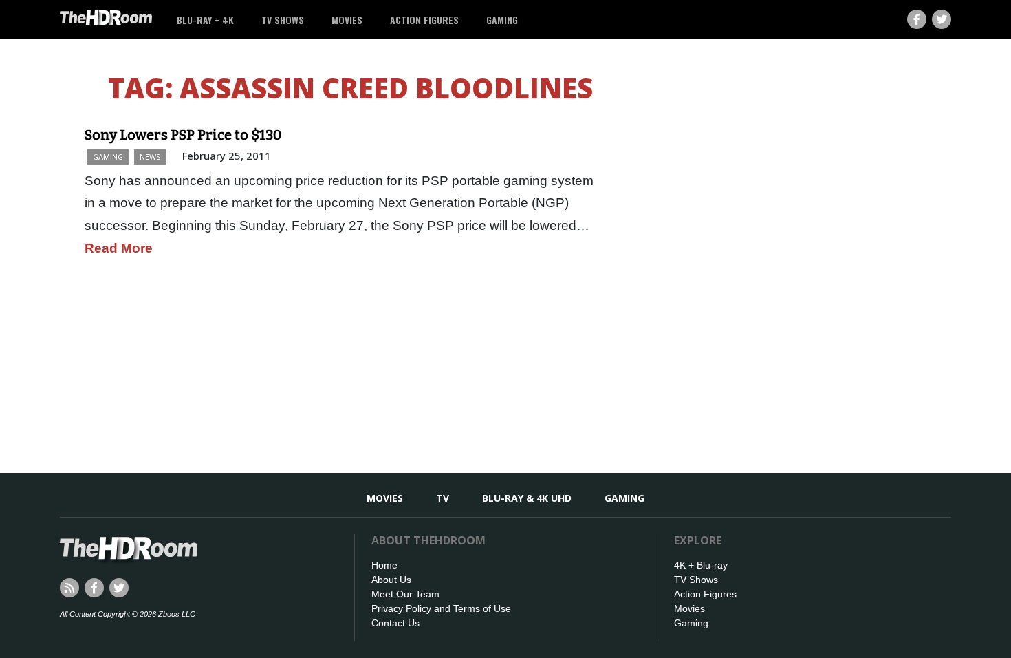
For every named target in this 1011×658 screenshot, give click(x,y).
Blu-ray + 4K (205, 19)
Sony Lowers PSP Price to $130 (183, 135)
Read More (119, 248)
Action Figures (424, 19)
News (150, 156)
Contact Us (395, 622)
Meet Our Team (405, 593)
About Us (391, 579)
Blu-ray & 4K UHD (527, 498)
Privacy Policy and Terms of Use (441, 608)
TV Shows (282, 19)
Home (384, 565)
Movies (346, 19)
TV (442, 498)
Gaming (502, 19)
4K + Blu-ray (701, 565)
